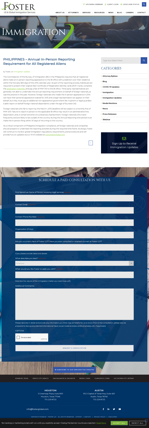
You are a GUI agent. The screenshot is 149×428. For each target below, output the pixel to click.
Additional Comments (24, 286)
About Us (60, 12)
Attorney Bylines (110, 76)
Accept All (119, 423)
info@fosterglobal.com (38, 409)
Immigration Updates (22, 72)
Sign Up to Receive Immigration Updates (124, 145)
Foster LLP (52, 417)
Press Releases (109, 114)
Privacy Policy (99, 417)
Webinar (106, 120)
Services (86, 12)
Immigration (108, 92)
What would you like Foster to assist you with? (39, 269)
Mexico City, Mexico (41, 378)
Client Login (112, 4)
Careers (130, 12)
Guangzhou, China (102, 378)
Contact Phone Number (29, 217)
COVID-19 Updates (111, 87)
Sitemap (79, 417)
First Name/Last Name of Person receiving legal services (43, 192)
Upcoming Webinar (94, 4)
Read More (101, 423)
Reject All (137, 423)
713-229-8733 (50, 400)
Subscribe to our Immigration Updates (75, 369)
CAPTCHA (19, 331)
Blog (119, 12)
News (110, 12)
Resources (99, 12)
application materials (16, 89)
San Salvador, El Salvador (64, 378)
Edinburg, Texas (21, 378)
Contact (141, 12)
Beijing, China (84, 378)
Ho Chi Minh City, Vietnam (124, 378)
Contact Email (25, 205)
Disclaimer (113, 417)
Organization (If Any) (24, 229)
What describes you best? (30, 258)
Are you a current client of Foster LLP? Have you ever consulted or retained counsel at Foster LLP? (58, 241)
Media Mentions (110, 103)
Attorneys (73, 12)
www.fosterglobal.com (55, 135)
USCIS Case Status (131, 4)
